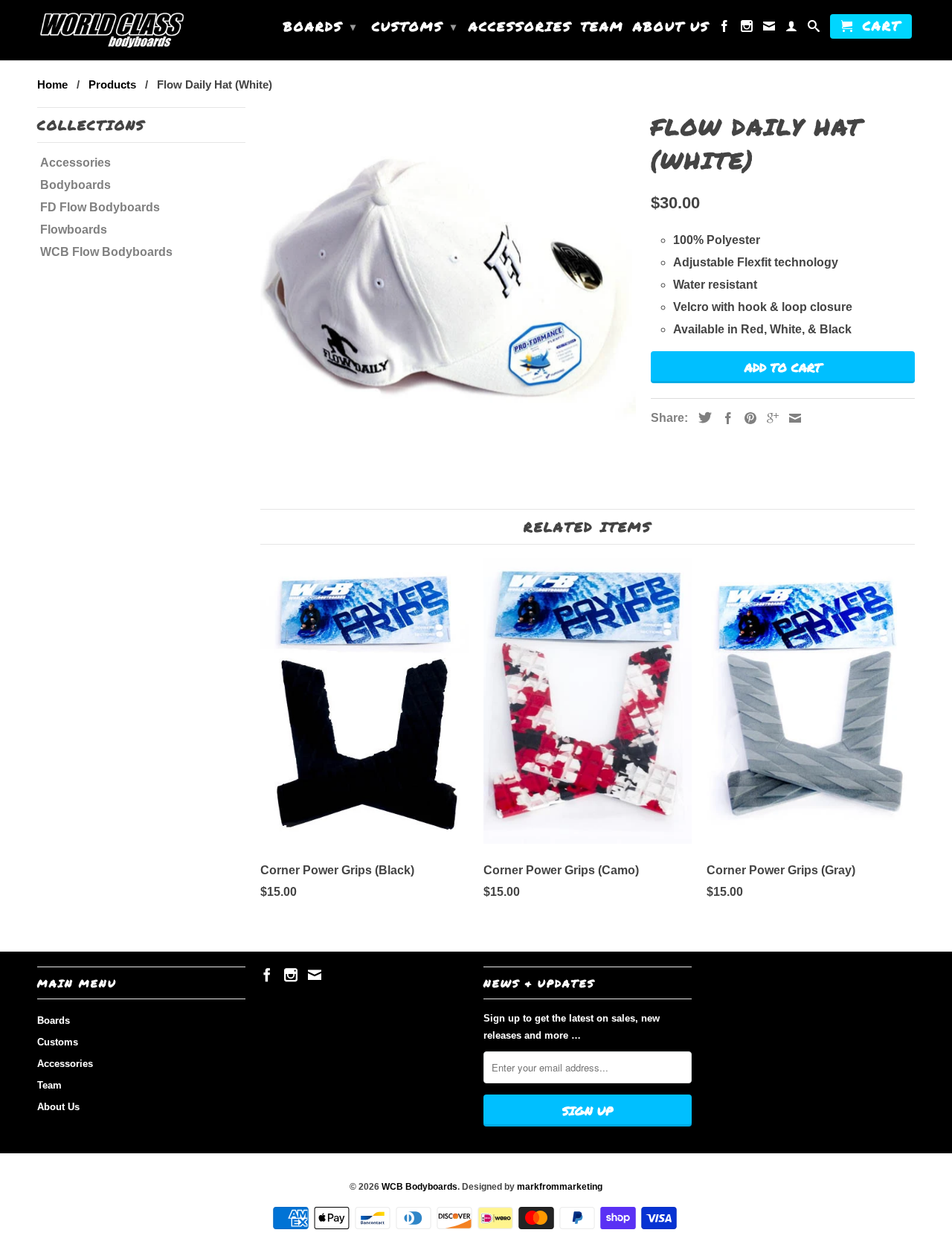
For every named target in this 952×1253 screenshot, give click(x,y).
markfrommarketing (559, 1187)
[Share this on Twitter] (701, 417)
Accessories (520, 27)
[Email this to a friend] (791, 418)
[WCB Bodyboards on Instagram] (747, 29)
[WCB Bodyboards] (111, 30)
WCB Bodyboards (419, 1187)
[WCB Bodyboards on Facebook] (725, 29)
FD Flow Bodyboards (100, 207)
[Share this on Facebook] (724, 418)
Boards (320, 26)
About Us (671, 27)
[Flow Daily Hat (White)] (448, 271)
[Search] (814, 29)
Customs (414, 26)
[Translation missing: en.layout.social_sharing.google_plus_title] (769, 418)
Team (602, 27)
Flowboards (73, 229)
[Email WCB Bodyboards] (769, 29)
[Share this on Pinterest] (746, 418)
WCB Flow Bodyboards (106, 252)
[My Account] (792, 29)
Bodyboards (75, 185)
